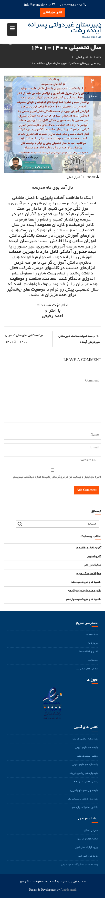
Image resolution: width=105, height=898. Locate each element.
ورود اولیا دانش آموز (86, 847)
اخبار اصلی (73, 177)
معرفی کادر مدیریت (87, 668)
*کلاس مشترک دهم (87, 756)
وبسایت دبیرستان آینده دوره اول (79, 864)
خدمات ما (93, 660)
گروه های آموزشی (88, 856)
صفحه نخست (91, 634)
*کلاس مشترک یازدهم (86, 781)
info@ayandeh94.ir (37, 5)
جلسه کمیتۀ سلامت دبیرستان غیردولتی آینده (79, 339)
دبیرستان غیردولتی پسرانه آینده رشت (64, 28)
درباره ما (93, 643)
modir (91, 177)
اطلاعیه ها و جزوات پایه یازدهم (84, 590)
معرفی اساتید (90, 830)
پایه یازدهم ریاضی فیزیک (84, 773)
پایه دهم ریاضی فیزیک (85, 739)
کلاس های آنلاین (52, 12)
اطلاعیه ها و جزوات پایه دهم (86, 582)
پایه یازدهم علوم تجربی (85, 764)
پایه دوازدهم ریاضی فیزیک (83, 799)
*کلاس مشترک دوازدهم (85, 807)
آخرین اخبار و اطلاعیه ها (88, 547)
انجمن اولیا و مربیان (87, 838)
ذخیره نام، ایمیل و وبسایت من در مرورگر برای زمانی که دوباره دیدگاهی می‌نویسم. (57, 477)
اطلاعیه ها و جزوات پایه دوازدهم (83, 599)
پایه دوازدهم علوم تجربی (84, 790)
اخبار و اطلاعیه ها (88, 651)
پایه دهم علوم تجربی (86, 747)
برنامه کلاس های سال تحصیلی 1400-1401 (24, 339)
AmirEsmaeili (68, 890)
